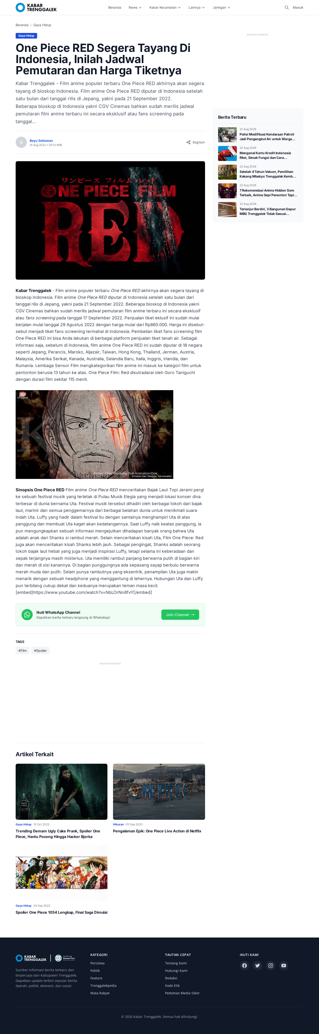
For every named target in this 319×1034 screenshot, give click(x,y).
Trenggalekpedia (103, 985)
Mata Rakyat (100, 993)
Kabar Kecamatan (163, 7)
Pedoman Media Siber (182, 993)
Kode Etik (172, 985)
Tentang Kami (176, 963)
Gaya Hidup (42, 25)
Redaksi (171, 978)
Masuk (298, 7)
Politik (95, 970)
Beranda (114, 7)
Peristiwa (97, 963)
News (133, 7)
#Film (22, 650)
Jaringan (219, 7)
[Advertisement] (110, 699)
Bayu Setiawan (41, 141)
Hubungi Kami (176, 970)
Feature (96, 978)
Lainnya (195, 7)
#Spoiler (40, 650)
